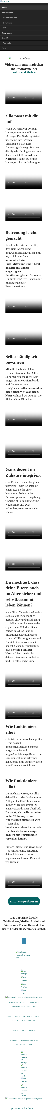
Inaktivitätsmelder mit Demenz (27, 1017)
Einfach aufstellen (10, 18)
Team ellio (7, 43)
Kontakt (5, 38)
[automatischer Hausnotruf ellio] (24, 959)
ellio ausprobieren (24, 901)
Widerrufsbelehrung (29, 1041)
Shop (4, 48)
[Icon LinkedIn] (24, 992)
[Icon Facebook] (24, 979)
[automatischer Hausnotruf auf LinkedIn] (24, 1090)
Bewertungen (7, 33)
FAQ (5, 28)
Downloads (7, 23)
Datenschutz (21, 1044)
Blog (9, 1017)
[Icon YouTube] (24, 986)
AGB (30, 1044)
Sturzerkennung (29, 1020)
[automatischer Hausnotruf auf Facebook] (24, 1070)
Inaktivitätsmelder (17, 1003)
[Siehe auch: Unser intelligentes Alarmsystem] (23, 997)
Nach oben (24, 941)
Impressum (14, 1041)
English (32, 1030)
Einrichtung (33, 1003)
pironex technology (22, 1108)
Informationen (7, 12)
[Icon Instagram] (24, 973)
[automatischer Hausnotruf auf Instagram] (24, 1057)
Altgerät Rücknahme (21, 1006)
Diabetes (15, 1020)
